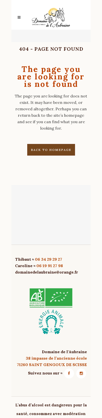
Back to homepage (51, 150)
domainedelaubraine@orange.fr (46, 272)
